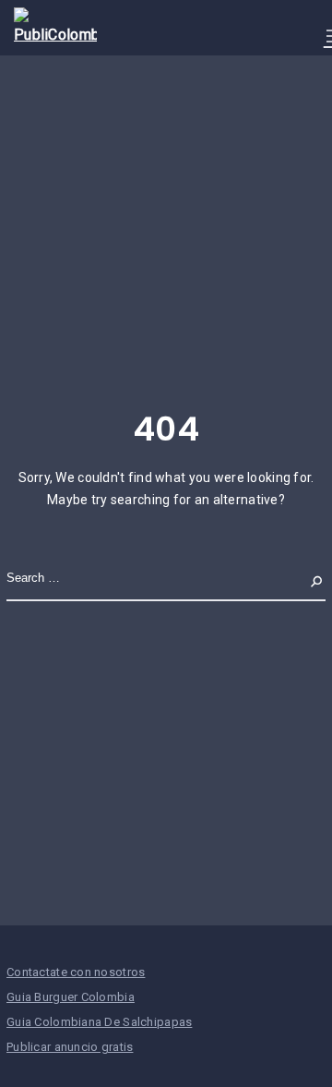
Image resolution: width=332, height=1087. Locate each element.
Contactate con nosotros (75, 972)
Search (302, 579)
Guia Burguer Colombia (70, 997)
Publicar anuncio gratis (69, 1047)
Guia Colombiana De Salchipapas (99, 1022)
